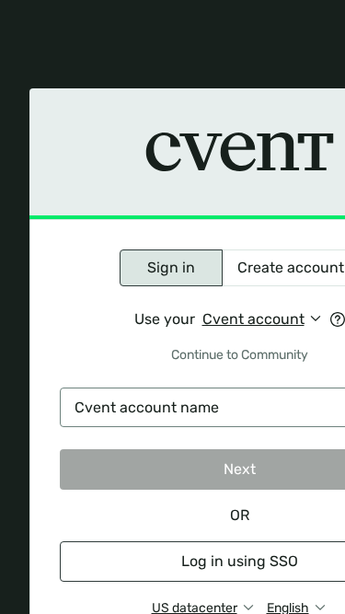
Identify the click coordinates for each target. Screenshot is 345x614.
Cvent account (253, 319)
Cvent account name (147, 407)
